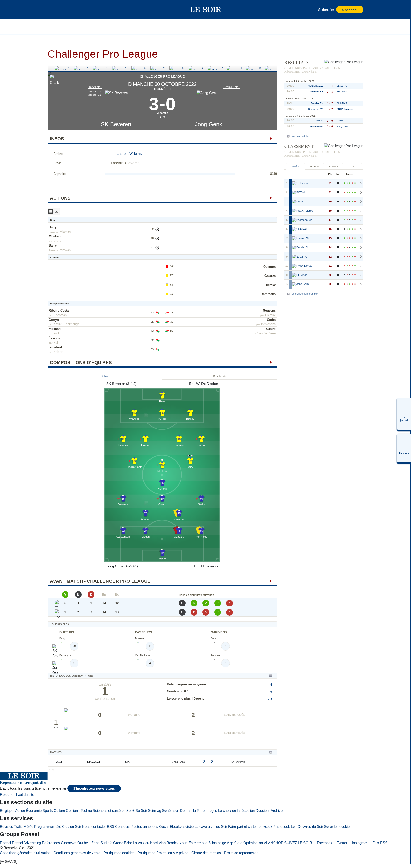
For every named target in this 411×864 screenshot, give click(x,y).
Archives (277, 810)
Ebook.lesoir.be (182, 826)
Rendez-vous (176, 843)
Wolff (57, 333)
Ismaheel (55, 347)
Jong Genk (208, 124)
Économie (34, 810)
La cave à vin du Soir (211, 826)
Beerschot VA (315, 109)
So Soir (141, 810)
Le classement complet (305, 293)
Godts (271, 320)
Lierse (340, 120)
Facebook (324, 843)
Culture (59, 810)
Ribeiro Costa (59, 310)
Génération (170, 810)
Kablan (58, 352)
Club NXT (342, 103)
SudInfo (106, 843)
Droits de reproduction (241, 853)
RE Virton (342, 91)
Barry (53, 227)
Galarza (270, 276)
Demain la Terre (192, 810)
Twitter (341, 843)
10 (221, 68)
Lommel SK (316, 91)
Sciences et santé (107, 810)
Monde (19, 810)
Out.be (82, 843)
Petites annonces (144, 826)
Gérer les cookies (338, 826)
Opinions (73, 810)
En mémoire (197, 843)
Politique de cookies (118, 853)
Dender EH (317, 103)
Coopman (60, 315)
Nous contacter (94, 826)
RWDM (319, 120)
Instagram (359, 843)
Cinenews (68, 843)
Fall (56, 342)
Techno (86, 810)
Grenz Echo (122, 843)
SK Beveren (116, 124)
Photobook (281, 826)
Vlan (162, 843)
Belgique (6, 810)
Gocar (164, 826)
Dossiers (263, 810)
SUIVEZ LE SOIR (298, 843)
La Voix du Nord (145, 843)
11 (241, 68)
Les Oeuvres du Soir (307, 826)
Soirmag (154, 810)
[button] (53, 9)
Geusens (269, 310)
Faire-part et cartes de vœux (250, 826)
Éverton (54, 338)
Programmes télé (47, 826)
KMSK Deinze (315, 86)
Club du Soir (71, 826)
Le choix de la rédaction (236, 810)
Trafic (18, 826)
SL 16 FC (342, 86)
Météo (28, 826)
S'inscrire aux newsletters (94, 788)
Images (211, 810)
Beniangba (268, 324)
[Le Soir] (205, 9)
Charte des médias (206, 853)
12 (260, 68)
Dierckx (270, 285)
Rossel (5, 843)
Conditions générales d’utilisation (25, 853)
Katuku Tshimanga (66, 324)
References (51, 843)
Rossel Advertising (26, 843)
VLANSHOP (273, 843)
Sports (48, 810)
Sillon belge (217, 843)
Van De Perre (266, 333)
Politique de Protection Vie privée (162, 853)
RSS (110, 826)
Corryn (54, 320)
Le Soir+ (128, 810)
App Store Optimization (245, 843)
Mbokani (65, 231)
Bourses (6, 826)
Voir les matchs (300, 136)
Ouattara (269, 266)
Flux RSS (379, 843)
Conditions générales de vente (77, 853)
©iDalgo (52, 769)
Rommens (268, 294)
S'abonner (349, 10)
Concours (122, 826)
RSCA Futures (345, 109)
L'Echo (94, 843)
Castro (271, 329)
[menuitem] (404, 414)
